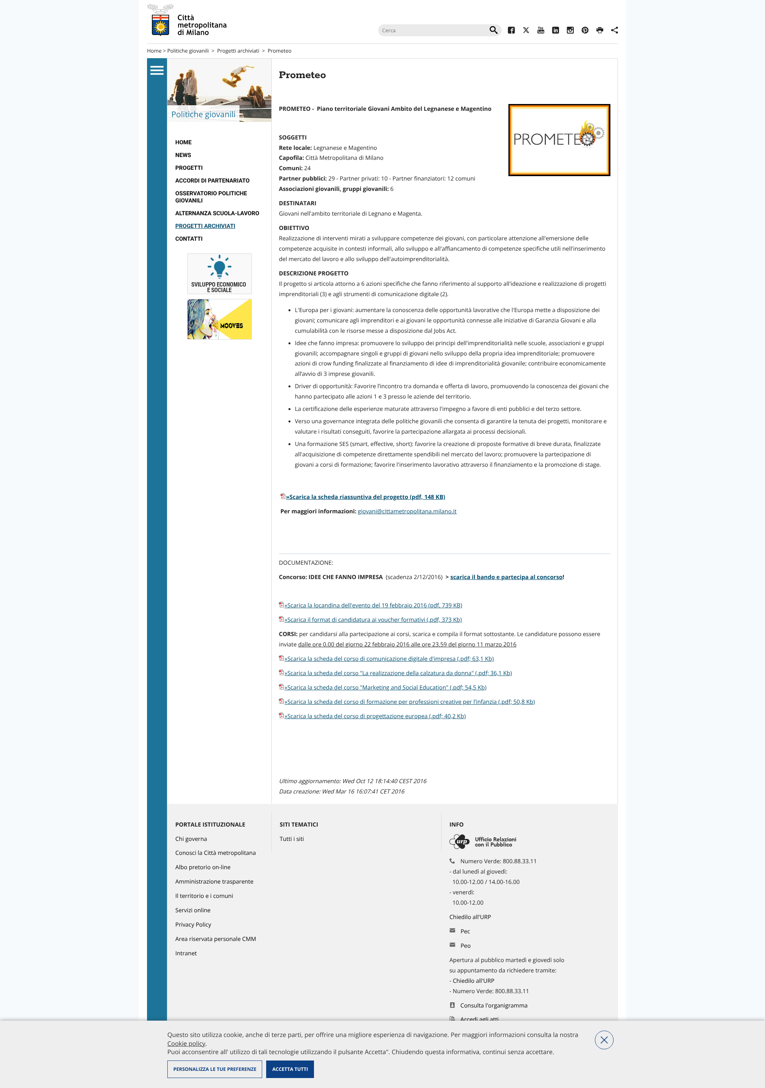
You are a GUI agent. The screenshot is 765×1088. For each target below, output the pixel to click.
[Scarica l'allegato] (281, 620)
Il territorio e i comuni (204, 896)
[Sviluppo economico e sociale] (219, 292)
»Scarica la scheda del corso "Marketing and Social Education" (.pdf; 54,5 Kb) (385, 687)
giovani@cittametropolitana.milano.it (407, 511)
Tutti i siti (292, 839)
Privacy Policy (193, 925)
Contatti (188, 239)
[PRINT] (599, 31)
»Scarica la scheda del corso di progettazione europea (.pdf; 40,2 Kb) (375, 716)
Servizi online (192, 910)
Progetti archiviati (238, 50)
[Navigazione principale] (157, 70)
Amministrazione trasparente (214, 882)
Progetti (189, 168)
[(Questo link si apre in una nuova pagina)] (511, 31)
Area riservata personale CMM (215, 939)
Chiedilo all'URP (470, 917)
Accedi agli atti (480, 1019)
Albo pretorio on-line (203, 867)
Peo (466, 946)
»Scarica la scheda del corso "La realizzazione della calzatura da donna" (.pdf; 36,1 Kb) (398, 673)
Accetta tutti (290, 1069)
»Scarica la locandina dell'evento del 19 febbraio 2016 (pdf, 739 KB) (373, 605)
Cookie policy (186, 1043)
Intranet (186, 953)
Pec (465, 931)
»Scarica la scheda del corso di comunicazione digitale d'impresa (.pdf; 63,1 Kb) (389, 659)
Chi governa (191, 839)
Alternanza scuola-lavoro (217, 213)
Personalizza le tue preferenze (214, 1069)
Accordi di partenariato (212, 180)
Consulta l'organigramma (494, 1005)
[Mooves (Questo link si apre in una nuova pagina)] (219, 338)
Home (154, 50)
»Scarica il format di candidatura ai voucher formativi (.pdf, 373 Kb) (373, 620)
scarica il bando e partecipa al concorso (506, 577)
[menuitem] (219, 142)
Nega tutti (604, 1040)
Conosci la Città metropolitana (215, 853)
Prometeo (280, 50)
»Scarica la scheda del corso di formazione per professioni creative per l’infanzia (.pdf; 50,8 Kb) (409, 702)
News (183, 155)
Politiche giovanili (188, 50)
